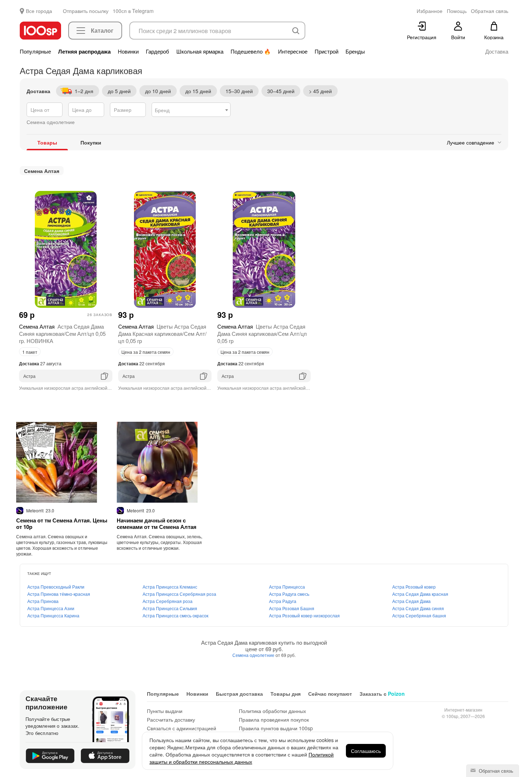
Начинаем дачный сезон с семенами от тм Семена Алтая (156, 523)
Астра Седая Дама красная (420, 594)
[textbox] (191, 110)
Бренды (355, 51)
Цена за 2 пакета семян (145, 352)
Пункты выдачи (164, 710)
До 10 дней (158, 91)
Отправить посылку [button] (85, 10)
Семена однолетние (253, 655)
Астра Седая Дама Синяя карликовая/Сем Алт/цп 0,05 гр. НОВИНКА (62, 333)
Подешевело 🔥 (251, 51)
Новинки (128, 51)
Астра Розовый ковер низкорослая (304, 615)
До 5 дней (119, 91)
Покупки (90, 142)
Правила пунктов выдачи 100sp (276, 728)
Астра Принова (43, 601)
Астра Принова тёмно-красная (58, 594)
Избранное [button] (430, 10)
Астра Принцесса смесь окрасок (175, 615)
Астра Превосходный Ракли (55, 587)
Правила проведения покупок (274, 719)
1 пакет (29, 352)
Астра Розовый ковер (414, 587)
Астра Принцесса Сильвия (170, 608)
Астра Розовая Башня (291, 608)
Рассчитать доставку (171, 719)
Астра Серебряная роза (168, 601)
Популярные (35, 51)
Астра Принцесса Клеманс (170, 587)
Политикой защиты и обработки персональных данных (241, 758)
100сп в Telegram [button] (133, 10)
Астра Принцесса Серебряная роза (179, 594)
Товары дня (285, 693)
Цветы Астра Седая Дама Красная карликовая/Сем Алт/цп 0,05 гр (162, 333)
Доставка (496, 51)
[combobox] (191, 109)
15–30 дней (239, 91)
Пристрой (326, 51)
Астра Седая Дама (411, 601)
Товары (47, 142)
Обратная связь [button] (489, 10)
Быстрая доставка (239, 693)
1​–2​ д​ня (84, 91)
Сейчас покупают (330, 693)
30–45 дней (281, 91)
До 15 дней (198, 91)
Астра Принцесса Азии (50, 608)
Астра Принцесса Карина (53, 615)
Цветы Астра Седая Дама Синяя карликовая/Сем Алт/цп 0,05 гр (262, 333)
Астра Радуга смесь (289, 594)
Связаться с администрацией (181, 728)
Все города (39, 10)
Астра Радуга (282, 601)
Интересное (292, 51)
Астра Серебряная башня (419, 615)
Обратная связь (495, 770)
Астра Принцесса (287, 587)
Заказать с (382, 693)
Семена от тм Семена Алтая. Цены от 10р (61, 523)
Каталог (102, 30)
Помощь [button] (457, 10)
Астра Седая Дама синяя (418, 608)
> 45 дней (320, 91)
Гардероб (157, 51)
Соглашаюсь (366, 750)
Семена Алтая (41, 170)
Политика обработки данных (272, 710)
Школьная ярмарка (199, 51)
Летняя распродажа (84, 51)
